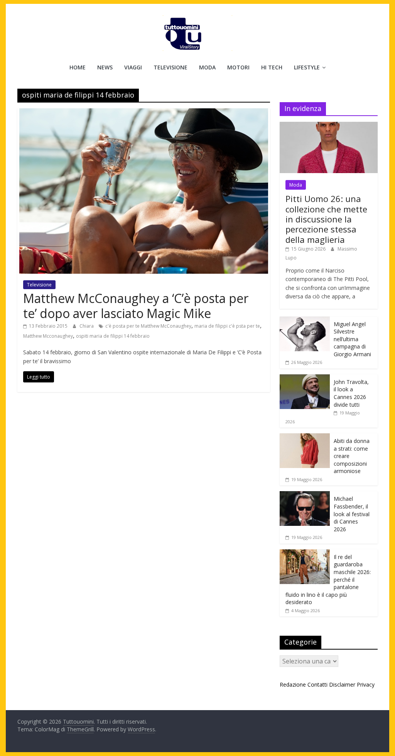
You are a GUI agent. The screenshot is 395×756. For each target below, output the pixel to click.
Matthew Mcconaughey (48, 336)
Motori (238, 67)
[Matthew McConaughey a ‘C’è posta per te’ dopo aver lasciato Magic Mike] (143, 113)
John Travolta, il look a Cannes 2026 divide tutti (351, 393)
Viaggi (133, 67)
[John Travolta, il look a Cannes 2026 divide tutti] (305, 378)
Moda (207, 67)
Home (77, 67)
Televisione (170, 67)
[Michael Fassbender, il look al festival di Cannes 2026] (305, 495)
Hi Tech (271, 67)
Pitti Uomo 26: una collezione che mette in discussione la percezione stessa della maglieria (326, 219)
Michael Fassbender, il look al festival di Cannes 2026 (352, 513)
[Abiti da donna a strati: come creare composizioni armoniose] (305, 437)
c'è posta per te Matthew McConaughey (148, 326)
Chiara (87, 326)
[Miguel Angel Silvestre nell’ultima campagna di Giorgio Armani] (305, 320)
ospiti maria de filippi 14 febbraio (113, 336)
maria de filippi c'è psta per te (227, 326)
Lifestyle (307, 67)
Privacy (366, 684)
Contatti (317, 684)
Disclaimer (342, 684)
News (105, 67)
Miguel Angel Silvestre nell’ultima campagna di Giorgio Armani (352, 339)
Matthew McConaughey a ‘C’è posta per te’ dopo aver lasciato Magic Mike (135, 305)
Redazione (293, 684)
